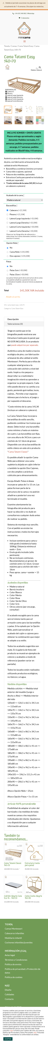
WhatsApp (30, 13)
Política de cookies (13, 977)
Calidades (9, 994)
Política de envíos (13, 964)
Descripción (13, 319)
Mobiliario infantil (13, 938)
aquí (11, 1030)
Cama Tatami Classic (18, 451)
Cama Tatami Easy (25, 46)
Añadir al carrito (13, 297)
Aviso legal (10, 955)
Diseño (8, 990)
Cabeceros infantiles (14, 933)
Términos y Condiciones (16, 960)
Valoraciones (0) (15, 324)
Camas (14, 46)
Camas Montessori (13, 928)
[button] (40, 67)
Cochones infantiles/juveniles (18, 942)
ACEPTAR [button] (8, 1039)
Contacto (9, 999)
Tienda (7, 46)
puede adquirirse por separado (24, 345)
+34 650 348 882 (20, 13)
